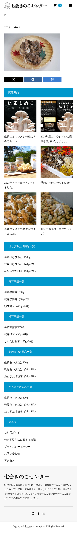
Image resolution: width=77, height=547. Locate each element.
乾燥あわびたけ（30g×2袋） (20, 369)
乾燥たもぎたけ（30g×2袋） (20, 404)
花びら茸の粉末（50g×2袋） (20, 271)
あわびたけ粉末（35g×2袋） (20, 376)
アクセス (9, 460)
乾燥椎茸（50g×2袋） (16, 334)
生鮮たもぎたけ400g (16, 397)
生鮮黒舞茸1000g (14, 292)
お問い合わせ (12, 453)
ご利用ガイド (12, 432)
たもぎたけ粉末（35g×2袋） (20, 411)
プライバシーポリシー (17, 446)
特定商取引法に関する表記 (20, 439)
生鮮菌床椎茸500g (14, 327)
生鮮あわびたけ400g (16, 362)
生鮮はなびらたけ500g (17, 257)
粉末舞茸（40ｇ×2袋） (17, 306)
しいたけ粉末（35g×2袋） (19, 341)
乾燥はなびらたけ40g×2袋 (19, 264)
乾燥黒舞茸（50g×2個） (18, 299)
